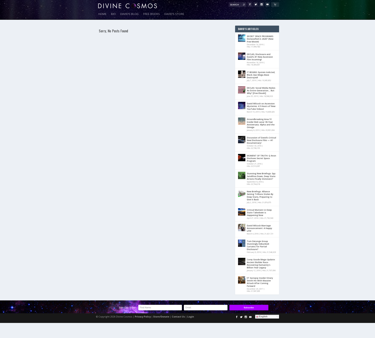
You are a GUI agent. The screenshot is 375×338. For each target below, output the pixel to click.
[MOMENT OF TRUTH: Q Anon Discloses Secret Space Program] (241, 157)
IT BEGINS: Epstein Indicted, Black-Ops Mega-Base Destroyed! (261, 75)
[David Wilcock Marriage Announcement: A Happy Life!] (241, 227)
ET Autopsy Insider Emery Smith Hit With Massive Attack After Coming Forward (260, 282)
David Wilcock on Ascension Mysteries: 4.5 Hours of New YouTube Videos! (261, 106)
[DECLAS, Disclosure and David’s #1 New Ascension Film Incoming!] (241, 56)
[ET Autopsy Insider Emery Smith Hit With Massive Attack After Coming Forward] (241, 280)
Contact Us (178, 316)
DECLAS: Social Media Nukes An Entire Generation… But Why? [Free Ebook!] (261, 90)
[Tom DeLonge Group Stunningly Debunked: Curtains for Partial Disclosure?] (241, 243)
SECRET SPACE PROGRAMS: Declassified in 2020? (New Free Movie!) (260, 39)
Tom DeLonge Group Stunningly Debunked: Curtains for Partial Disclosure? (258, 245)
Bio (113, 14)
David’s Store (174, 14)
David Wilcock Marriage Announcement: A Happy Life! (259, 228)
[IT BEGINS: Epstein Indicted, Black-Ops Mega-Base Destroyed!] (241, 74)
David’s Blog (129, 14)
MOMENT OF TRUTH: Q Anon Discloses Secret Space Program (261, 158)
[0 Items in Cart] (275, 4)
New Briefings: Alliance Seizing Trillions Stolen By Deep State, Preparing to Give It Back (260, 195)
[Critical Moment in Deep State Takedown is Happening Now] (241, 212)
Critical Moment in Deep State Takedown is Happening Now (259, 213)
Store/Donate (161, 316)
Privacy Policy (143, 316)
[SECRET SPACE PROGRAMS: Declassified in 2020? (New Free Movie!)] (241, 38)
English (262, 316)
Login (190, 316)
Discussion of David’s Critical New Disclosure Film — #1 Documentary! (261, 140)
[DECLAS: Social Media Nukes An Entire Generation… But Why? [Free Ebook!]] (241, 89)
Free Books (151, 14)
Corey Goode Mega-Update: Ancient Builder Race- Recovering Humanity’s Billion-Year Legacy (261, 263)
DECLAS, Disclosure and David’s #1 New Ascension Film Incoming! (260, 57)
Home (102, 14)
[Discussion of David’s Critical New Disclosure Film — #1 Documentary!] (241, 139)
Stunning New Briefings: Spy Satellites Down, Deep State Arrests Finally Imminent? (261, 176)
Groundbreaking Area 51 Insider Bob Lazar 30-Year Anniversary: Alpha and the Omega (261, 123)
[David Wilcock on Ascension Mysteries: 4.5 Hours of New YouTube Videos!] (241, 105)
